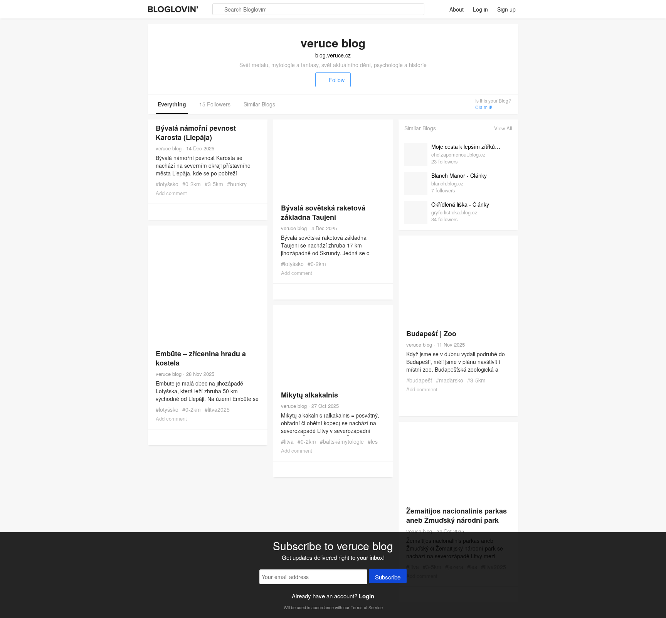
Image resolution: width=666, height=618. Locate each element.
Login (366, 596)
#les (373, 441)
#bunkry (237, 184)
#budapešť (419, 380)
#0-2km (191, 184)
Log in (480, 9)
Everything (172, 104)
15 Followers (214, 104)
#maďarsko (449, 380)
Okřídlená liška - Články (460, 204)
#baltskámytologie (342, 441)
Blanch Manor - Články (459, 175)
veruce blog (169, 148)
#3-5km (214, 184)
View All (503, 128)
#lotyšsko (167, 184)
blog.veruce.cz (333, 55)
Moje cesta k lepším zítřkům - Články (469, 146)
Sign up (506, 9)
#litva (287, 441)
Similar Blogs (259, 104)
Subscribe (387, 577)
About (456, 9)
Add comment (171, 193)
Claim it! (483, 107)
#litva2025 (217, 409)
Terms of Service (367, 607)
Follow (337, 80)
